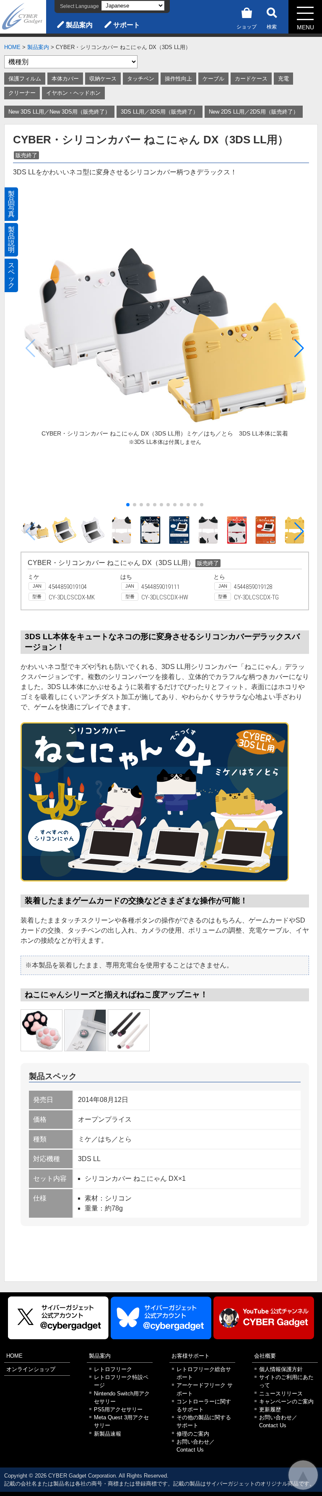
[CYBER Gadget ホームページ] (23, 16)
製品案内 (79, 25)
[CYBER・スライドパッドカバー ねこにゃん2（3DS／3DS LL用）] (85, 1030)
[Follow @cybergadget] (58, 1318)
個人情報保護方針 (281, 1369)
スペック (11, 275)
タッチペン (140, 78)
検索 (272, 27)
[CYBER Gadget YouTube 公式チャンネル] (263, 1318)
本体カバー (65, 78)
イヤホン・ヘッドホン (73, 93)
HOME (12, 47)
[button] (299, 348)
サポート (126, 25)
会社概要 (265, 1356)
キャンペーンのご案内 (286, 1401)
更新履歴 (270, 1409)
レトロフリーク (113, 1369)
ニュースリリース (281, 1393)
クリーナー (22, 93)
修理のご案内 (193, 1434)
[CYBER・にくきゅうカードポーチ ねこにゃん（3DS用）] (41, 1030)
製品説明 (11, 239)
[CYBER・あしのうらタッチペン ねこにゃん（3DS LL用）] (129, 1030)
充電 (283, 78)
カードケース (251, 78)
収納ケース (103, 78)
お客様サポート (190, 1356)
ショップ (246, 27)
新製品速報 (107, 1434)
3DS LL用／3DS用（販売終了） (159, 112)
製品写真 (11, 204)
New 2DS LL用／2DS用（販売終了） (254, 112)
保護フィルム (24, 78)
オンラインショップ (30, 1369)
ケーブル (213, 78)
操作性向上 (178, 78)
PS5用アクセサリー (118, 1409)
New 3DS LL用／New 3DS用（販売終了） (59, 112)
